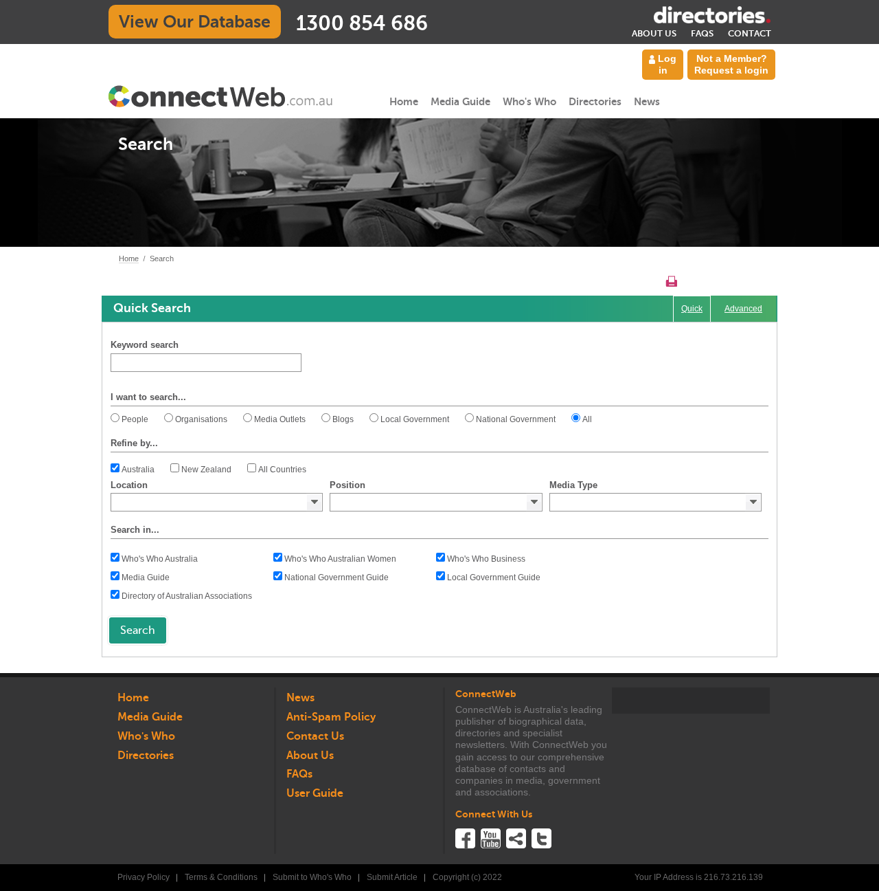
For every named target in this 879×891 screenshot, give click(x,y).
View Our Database (195, 22)
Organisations (201, 419)
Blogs (343, 419)
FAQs (702, 33)
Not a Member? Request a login (731, 64)
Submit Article (392, 877)
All (587, 419)
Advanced (743, 309)
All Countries (282, 469)
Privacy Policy (143, 877)
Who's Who (529, 101)
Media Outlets (280, 419)
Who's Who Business (486, 559)
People (135, 419)
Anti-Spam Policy (331, 717)
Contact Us (315, 736)
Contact (749, 33)
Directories (595, 101)
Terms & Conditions (221, 877)
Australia (138, 469)
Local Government (414, 419)
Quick (692, 309)
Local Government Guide (493, 577)
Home (403, 101)
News (647, 101)
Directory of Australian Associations (187, 596)
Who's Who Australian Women (340, 559)
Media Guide (460, 101)
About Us (654, 33)
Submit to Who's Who (312, 877)
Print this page (671, 281)
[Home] (221, 96)
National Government (516, 419)
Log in (665, 64)
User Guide (314, 793)
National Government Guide (336, 577)
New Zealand (206, 469)
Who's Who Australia (160, 559)
